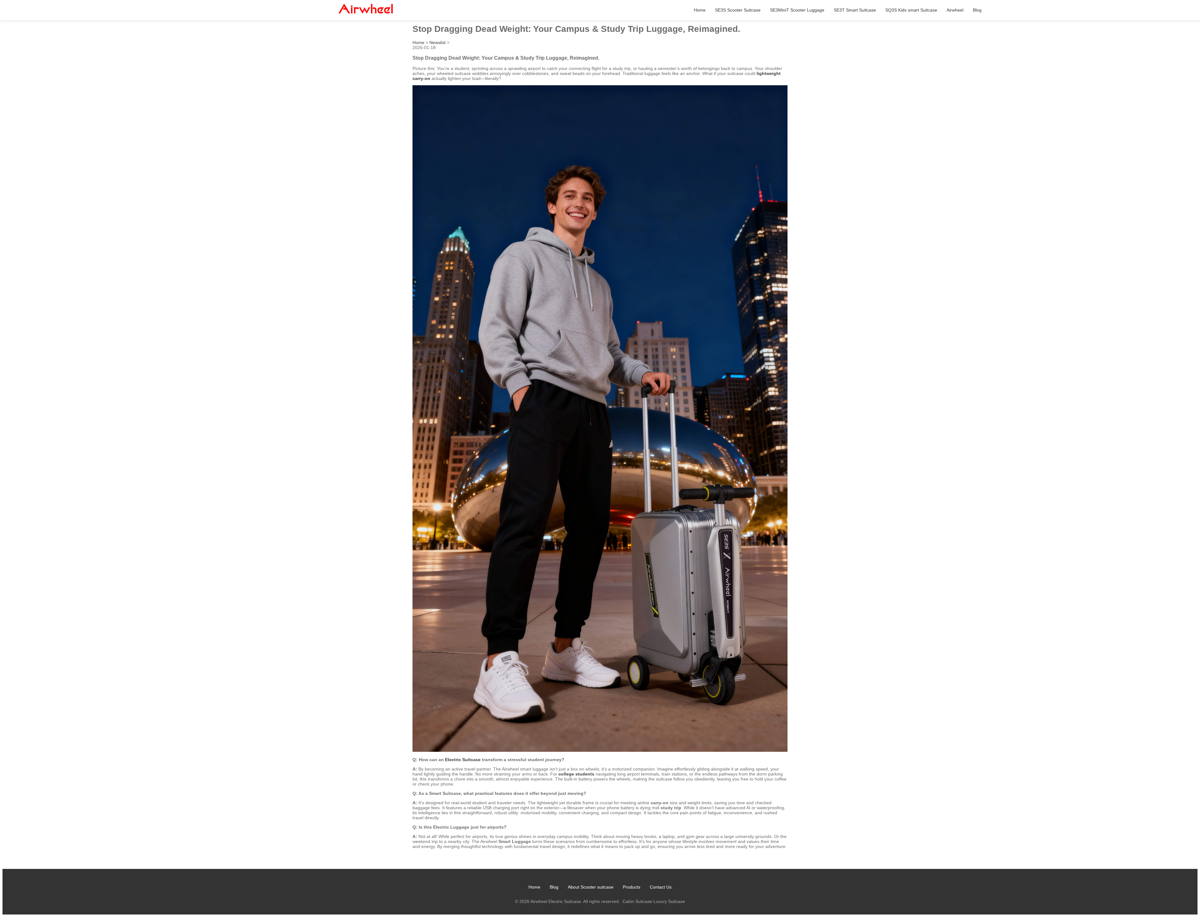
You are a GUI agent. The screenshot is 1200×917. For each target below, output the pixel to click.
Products (631, 887)
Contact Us (661, 887)
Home (700, 9)
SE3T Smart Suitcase (855, 9)
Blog (977, 9)
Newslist (437, 42)
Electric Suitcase (463, 759)
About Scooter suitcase (590, 887)
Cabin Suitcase (637, 901)
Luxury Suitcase (669, 901)
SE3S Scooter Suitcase (738, 9)
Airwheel (955, 9)
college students (576, 773)
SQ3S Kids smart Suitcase (911, 9)
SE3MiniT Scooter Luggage (797, 9)
